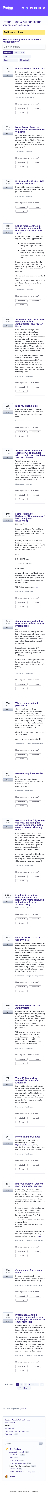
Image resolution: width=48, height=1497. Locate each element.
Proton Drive (14, 1460)
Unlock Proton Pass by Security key (27, 938)
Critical (23, 113)
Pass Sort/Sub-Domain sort (30, 68)
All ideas (8, 1426)
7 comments (19, 673)
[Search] (41, 1443)
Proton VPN (13, 1469)
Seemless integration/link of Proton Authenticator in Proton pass (29, 623)
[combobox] (22, 1443)
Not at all (23, 108)
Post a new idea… (11, 1423)
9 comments (19, 376)
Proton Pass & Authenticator (20, 1466)
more (29, 285)
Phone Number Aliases (27, 1136)
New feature (30, 97)
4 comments (19, 1355)
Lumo (11, 1458)
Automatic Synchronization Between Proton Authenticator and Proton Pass (30, 323)
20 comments (19, 289)
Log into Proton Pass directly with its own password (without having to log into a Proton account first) (29, 900)
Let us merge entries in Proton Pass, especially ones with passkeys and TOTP (28, 229)
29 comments (19, 196)
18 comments (19, 421)
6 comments (19, 1048)
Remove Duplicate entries (29, 773)
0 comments (19, 1154)
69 (42, 1384)
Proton (12, 1477)
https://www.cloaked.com (24, 1145)
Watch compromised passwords (26, 704)
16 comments (19, 976)
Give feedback (15, 1449)
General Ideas (14, 1455)
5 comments (19, 591)
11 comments (19, 743)
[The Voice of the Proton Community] (24, 8)
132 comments (20, 97)
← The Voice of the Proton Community (16, 25)
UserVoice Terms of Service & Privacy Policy (24, 1491)
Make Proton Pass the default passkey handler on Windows (30, 129)
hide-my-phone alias (26, 406)
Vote (7, 75)
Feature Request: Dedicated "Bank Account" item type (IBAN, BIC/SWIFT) (30, 517)
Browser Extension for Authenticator (27, 1006)
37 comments (19, 484)
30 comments (19, 151)
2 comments (19, 865)
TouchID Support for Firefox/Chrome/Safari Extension (27, 1080)
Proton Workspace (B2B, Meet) (20, 1472)
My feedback (24, 60)
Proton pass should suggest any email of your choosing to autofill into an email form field (30, 1318)
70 (20, 1388)
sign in (23, 1408)
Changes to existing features (35, 743)
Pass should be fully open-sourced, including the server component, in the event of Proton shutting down (30, 825)
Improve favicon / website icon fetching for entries (29, 1184)
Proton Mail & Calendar (17, 1463)
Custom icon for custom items (28, 1271)
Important (36, 108)
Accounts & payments (17, 1452)
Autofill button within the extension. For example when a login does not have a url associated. (30, 454)
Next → (26, 1388)
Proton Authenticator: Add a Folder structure (29, 182)
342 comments (20, 908)
